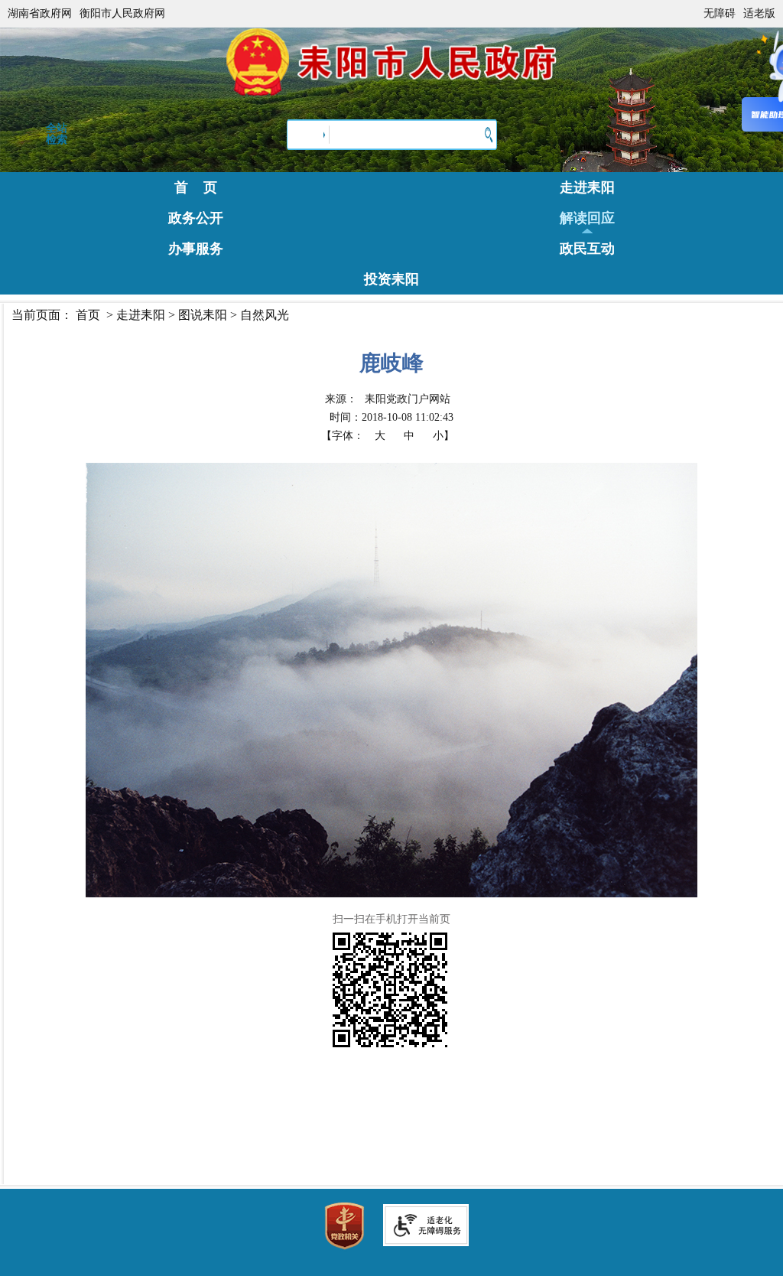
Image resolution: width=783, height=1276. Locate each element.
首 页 (195, 187)
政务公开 (195, 218)
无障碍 (719, 13)
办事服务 (195, 248)
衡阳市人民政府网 (122, 13)
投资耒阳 (391, 279)
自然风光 (264, 314)
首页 (88, 314)
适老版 (759, 13)
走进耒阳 (587, 187)
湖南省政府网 (40, 13)
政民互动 (587, 248)
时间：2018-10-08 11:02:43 (391, 417)
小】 (443, 435)
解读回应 (587, 218)
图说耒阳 (202, 314)
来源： (387, 399)
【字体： (387, 435)
